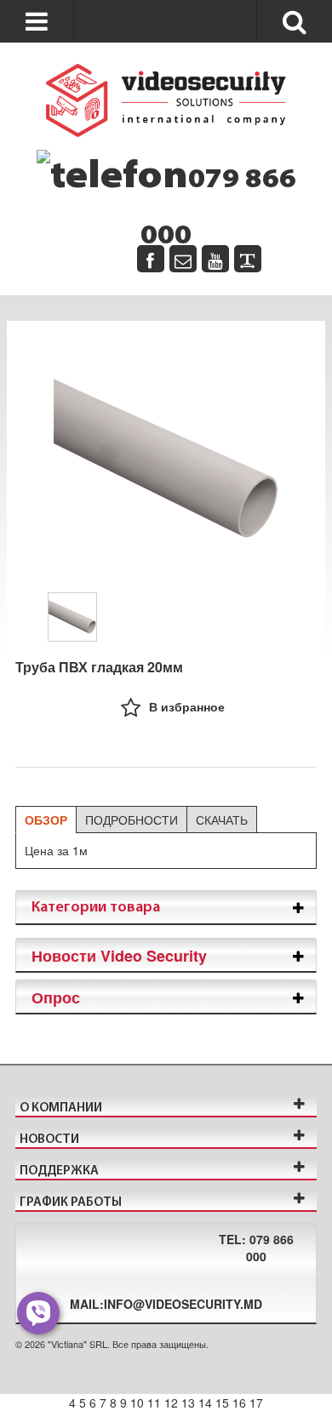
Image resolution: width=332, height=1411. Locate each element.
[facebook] (150, 258)
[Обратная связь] (183, 258)
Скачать (222, 819)
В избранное (187, 706)
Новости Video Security (119, 956)
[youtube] (215, 258)
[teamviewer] (247, 258)
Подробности (131, 819)
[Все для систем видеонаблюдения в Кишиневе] (165, 100)
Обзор (46, 819)
